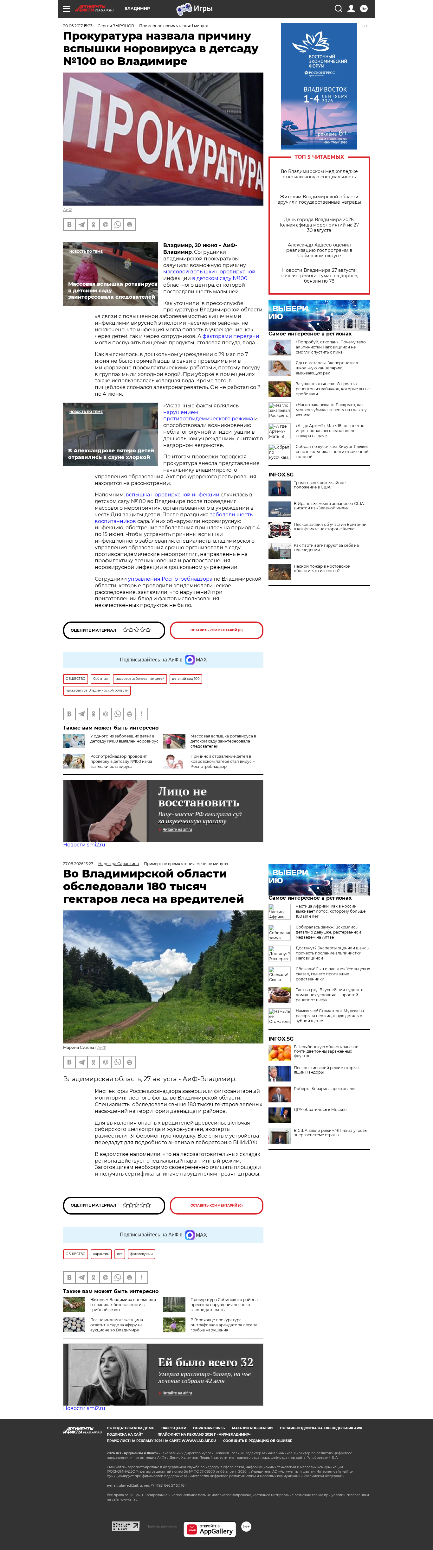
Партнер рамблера (161, 1526)
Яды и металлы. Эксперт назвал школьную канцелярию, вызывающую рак (327, 367)
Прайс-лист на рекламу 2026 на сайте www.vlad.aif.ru (161, 1441)
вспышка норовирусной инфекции (172, 495)
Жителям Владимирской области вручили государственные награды (319, 199)
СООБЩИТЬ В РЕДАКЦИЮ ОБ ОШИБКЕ (257, 1441)
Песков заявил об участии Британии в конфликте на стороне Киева (330, 526)
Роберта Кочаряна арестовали (324, 1089)
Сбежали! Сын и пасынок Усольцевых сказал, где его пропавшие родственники (333, 973)
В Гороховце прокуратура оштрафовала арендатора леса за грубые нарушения (224, 1324)
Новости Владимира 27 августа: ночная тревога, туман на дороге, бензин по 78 (319, 276)
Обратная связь (209, 1428)
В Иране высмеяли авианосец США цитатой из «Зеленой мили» (329, 505)
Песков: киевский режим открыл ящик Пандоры (326, 1070)
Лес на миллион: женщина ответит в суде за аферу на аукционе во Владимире (116, 1324)
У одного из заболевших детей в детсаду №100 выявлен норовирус (124, 738)
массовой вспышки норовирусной (209, 272)
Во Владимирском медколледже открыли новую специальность (319, 174)
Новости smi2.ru (84, 845)
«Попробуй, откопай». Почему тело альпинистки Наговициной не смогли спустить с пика (331, 347)
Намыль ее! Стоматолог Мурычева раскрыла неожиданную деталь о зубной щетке (330, 1015)
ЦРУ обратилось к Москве (320, 1109)
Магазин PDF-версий (252, 1428)
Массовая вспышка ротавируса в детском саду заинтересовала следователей (223, 741)
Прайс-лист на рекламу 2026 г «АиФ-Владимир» (204, 1434)
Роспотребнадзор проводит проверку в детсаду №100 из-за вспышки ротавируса (121, 761)
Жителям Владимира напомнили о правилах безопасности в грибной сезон (123, 1304)
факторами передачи (231, 336)
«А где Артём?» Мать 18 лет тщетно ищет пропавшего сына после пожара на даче (330, 430)
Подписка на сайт (125, 1434)
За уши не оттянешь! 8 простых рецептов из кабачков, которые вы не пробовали (333, 388)
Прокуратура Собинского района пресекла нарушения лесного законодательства (224, 1304)
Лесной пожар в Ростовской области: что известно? (322, 568)
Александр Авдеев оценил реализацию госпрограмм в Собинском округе (319, 250)
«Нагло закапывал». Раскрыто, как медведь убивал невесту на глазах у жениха (331, 409)
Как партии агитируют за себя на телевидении (326, 547)
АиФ (67, 209)
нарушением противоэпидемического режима (208, 415)
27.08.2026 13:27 (78, 863)
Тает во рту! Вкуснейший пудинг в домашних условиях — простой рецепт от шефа (329, 994)
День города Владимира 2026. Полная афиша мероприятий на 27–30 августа (319, 225)
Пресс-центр (173, 1428)
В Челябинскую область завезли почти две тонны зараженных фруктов (326, 1051)
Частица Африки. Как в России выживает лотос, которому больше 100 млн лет (330, 911)
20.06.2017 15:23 (78, 25)
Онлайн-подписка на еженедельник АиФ (321, 1428)
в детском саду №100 (220, 278)
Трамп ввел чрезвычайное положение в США (320, 485)
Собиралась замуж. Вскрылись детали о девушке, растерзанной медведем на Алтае (328, 932)
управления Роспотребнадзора (170, 579)
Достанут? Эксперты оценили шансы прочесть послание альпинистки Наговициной (332, 953)
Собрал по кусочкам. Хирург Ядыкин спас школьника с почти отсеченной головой (332, 451)
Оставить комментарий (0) (217, 630)
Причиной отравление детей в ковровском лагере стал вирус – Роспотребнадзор (223, 761)
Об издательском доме (130, 1428)
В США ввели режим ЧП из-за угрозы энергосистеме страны (330, 1132)
